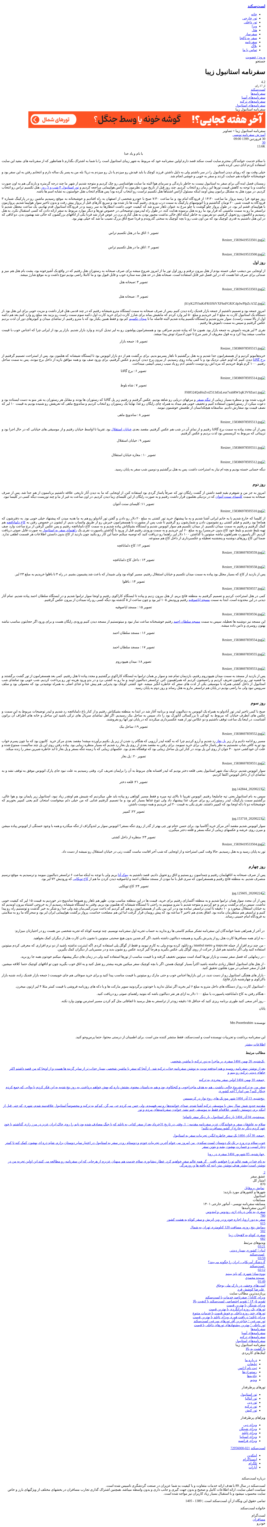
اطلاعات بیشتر (255, 1044)
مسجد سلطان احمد (187, 621)
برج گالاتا (259, 359)
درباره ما (251, 1360)
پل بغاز (221, 741)
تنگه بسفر (203, 399)
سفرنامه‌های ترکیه (252, 101)
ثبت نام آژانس (247, 1368)
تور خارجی (249, 18)
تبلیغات (252, 1364)
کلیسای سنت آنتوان (228, 496)
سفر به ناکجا (248, 38)
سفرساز (251, 34)
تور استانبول (248, 1394)
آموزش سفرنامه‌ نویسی (249, 135)
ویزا (254, 26)
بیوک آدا (123, 875)
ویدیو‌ (253, 1380)
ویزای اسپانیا (248, 1437)
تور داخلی (250, 22)
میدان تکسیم (138, 318)
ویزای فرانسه (247, 1441)
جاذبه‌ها (252, 1376)
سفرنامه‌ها (258, 93)
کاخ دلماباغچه (16, 522)
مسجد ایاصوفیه (199, 600)
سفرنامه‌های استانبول (250, 105)
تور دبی (252, 1402)
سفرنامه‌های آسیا (253, 97)
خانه (254, 14)
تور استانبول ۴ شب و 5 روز (60, 187)
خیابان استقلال (121, 429)
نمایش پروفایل (254, 1188)
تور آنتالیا (251, 1398)
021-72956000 (240, 1448)
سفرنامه (251, 42)
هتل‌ (254, 30)
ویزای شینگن (248, 1429)
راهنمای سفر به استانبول (60, 530)
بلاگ (254, 46)
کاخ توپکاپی (80, 879)
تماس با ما (250, 50)
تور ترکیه (251, 1406)
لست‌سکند (256, 6)
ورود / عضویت (255, 57)
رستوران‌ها (249, 1372)
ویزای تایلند (249, 1433)
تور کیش (251, 1410)
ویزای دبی (250, 1425)
